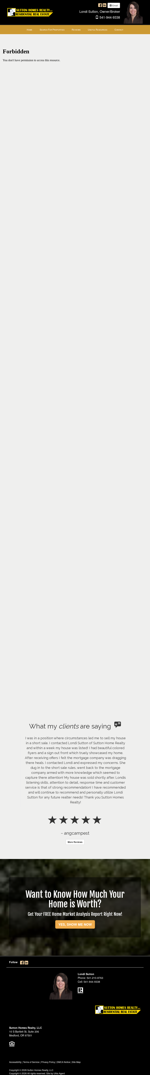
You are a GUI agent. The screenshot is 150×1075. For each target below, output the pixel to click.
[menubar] (75, 29)
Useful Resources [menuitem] (97, 29)
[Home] (30, 12)
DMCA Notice (63, 1061)
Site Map (76, 1061)
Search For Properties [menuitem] (52, 29)
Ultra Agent (59, 1073)
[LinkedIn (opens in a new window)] (104, 5)
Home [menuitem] (29, 29)
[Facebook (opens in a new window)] (100, 5)
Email (115, 5)
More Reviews (75, 842)
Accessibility (15, 1061)
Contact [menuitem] (119, 29)
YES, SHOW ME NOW (75, 924)
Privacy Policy (48, 1061)
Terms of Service (31, 1061)
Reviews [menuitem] (76, 29)
